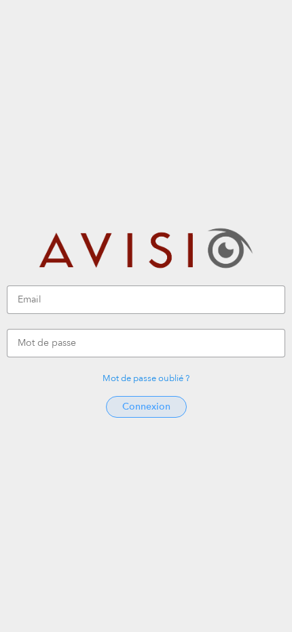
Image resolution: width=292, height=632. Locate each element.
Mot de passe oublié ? (146, 378)
